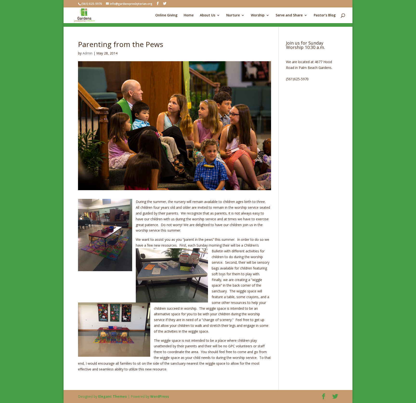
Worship (258, 15)
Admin (87, 53)
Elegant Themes (112, 396)
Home (189, 15)
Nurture (233, 15)
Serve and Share (289, 15)
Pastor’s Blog (325, 15)
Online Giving (166, 15)
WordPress (159, 396)
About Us (207, 15)
